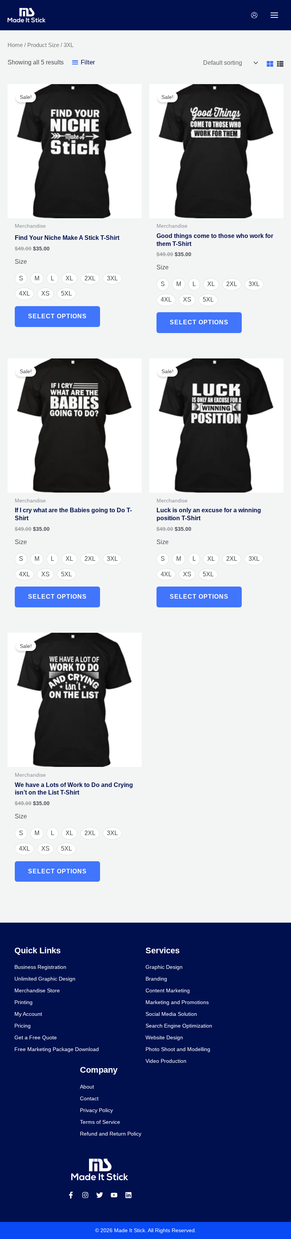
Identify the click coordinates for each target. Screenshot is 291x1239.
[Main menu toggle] (274, 15)
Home (15, 45)
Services (163, 950)
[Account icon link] (254, 15)
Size (21, 261)
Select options (57, 316)
